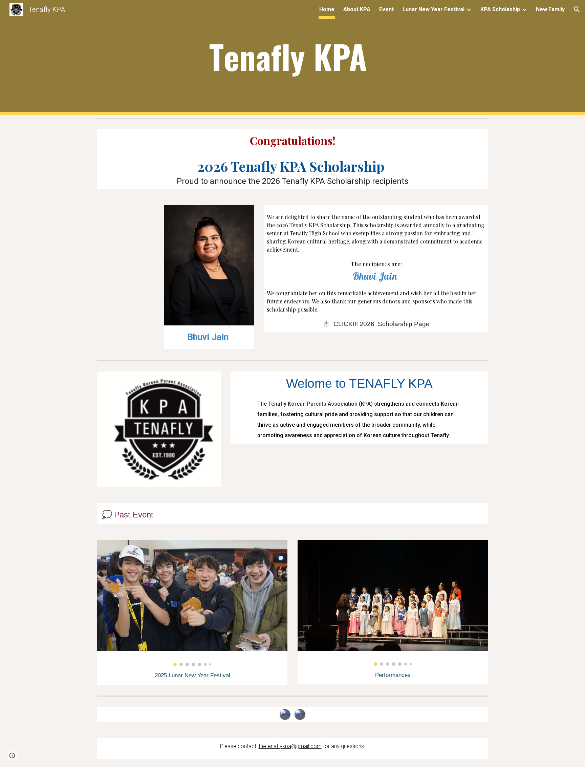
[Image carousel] (192, 603)
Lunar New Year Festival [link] (433, 9)
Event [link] (386, 9)
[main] (292, 58)
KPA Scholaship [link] (500, 9)
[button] (577, 9)
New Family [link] (550, 9)
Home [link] (326, 9)
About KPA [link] (356, 9)
